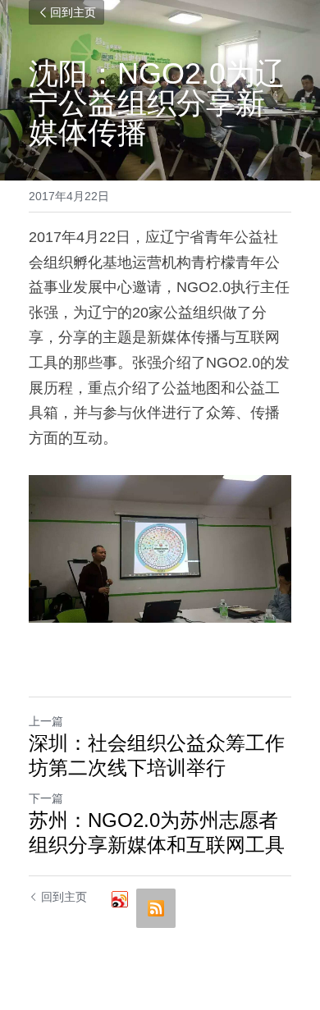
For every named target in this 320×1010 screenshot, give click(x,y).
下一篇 (46, 798)
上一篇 (46, 721)
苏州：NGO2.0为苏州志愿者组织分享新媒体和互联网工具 (157, 832)
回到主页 (73, 12)
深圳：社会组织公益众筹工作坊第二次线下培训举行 (157, 755)
